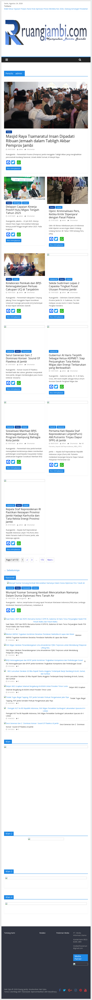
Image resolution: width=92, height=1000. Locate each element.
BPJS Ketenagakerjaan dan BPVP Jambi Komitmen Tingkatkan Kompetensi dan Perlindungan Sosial (46, 662)
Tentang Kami (9, 933)
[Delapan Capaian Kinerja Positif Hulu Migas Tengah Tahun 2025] (24, 178)
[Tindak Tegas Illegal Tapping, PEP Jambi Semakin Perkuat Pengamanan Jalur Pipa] (36, 697)
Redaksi (42, 933)
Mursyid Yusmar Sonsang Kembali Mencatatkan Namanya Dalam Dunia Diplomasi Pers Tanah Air (42, 593)
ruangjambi (22, 598)
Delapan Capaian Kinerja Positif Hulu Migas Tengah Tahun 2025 (22, 210)
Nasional (10, 351)
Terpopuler (26, 351)
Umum (25, 203)
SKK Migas (17, 203)
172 (42, 559)
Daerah (52, 427)
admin (21, 149)
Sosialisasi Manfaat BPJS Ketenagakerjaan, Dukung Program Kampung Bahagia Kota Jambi (23, 435)
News (9, 132)
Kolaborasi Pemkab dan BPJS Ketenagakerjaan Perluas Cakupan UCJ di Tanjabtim (23, 286)
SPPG (80, 446)
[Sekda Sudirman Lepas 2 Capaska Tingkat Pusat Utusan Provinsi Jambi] (67, 254)
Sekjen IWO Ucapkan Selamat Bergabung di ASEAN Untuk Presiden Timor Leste (45, 688)
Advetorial (53, 279)
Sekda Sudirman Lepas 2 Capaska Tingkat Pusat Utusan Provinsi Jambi (64, 286)
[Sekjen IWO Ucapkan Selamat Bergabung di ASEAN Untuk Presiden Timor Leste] (36, 686)
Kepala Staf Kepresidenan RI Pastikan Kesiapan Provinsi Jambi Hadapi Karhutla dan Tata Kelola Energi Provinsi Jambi (23, 515)
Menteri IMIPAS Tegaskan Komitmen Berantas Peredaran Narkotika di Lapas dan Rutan (43, 636)
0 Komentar (30, 149)
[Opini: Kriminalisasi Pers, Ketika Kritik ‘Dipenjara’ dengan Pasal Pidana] (67, 178)
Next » (50, 559)
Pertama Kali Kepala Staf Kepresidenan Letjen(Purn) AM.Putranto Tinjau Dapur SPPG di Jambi (65, 435)
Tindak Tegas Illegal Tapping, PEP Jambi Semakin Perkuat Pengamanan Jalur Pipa (45, 699)
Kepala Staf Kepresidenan (64, 446)
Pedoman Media (62, 933)
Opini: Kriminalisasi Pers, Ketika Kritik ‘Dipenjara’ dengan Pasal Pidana (64, 214)
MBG (75, 446)
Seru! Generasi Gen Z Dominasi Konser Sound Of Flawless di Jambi (23, 358)
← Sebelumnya (11, 570)
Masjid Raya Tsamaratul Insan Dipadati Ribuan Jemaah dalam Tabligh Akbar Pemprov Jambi (40, 141)
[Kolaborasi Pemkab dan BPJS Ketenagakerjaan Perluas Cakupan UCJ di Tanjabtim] (24, 254)
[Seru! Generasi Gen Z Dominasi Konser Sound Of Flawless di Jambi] (24, 326)
